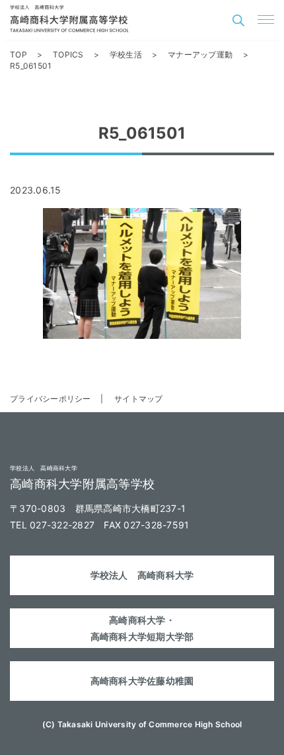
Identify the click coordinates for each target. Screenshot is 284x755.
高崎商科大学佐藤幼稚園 (142, 680)
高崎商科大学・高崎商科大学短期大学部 (142, 628)
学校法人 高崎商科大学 (142, 575)
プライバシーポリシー (50, 399)
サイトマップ (138, 399)
